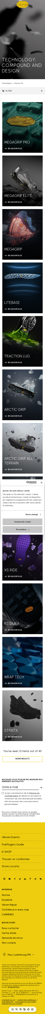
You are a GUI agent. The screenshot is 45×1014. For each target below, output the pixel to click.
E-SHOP (7, 851)
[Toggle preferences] (32, 1009)
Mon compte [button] (9, 942)
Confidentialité (8, 1000)
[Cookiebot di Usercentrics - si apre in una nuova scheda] (27, 482)
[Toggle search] (16, 1009)
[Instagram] (4, 879)
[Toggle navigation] (12, 1009)
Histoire (6, 895)
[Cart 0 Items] (28, 1009)
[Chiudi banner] (41, 482)
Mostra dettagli (32, 514)
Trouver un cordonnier (16, 859)
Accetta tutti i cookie (22, 522)
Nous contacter (10, 928)
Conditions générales (26, 1000)
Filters (9, 91)
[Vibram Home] (22, 4)
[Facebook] (15, 879)
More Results (22, 759)
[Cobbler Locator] (24, 1009)
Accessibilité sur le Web (25, 1002)
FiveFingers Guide (13, 844)
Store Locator (11, 866)
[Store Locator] (20, 1009)
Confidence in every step (15, 909)
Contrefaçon (7, 1002)
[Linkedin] (25, 879)
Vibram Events (11, 837)
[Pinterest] (30, 879)
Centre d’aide (9, 933)
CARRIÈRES (8, 914)
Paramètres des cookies (12, 1004)
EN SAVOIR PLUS (13, 987)
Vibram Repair (9, 904)
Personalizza (21, 529)
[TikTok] (20, 879)
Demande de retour (12, 937)
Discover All (18, 83)
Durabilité (7, 899)
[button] (18, 954)
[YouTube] (9, 879)
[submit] (41, 787)
